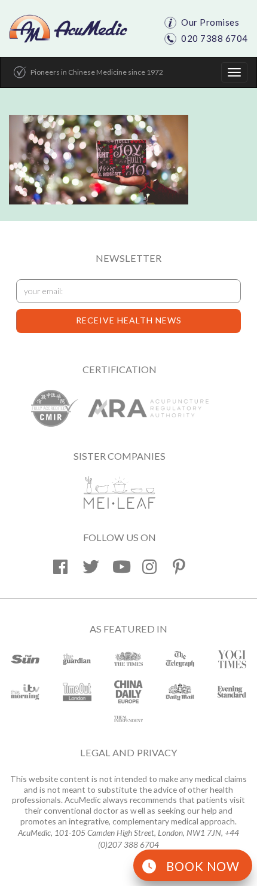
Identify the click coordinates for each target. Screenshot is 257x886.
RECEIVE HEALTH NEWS (129, 320)
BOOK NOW (203, 866)
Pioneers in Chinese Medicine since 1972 (96, 72)
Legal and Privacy (128, 752)
